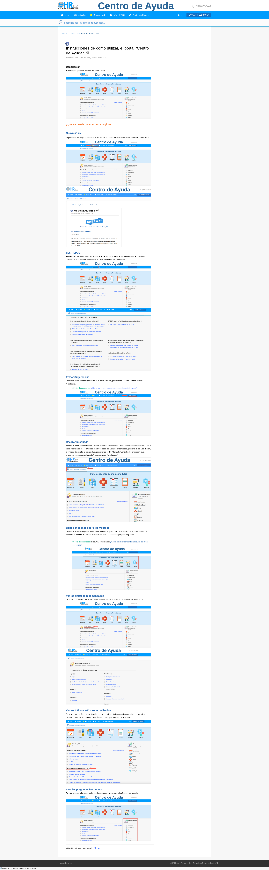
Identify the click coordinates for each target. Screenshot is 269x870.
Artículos (82, 15)
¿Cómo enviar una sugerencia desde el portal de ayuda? (114, 388)
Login (180, 15)
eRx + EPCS (119, 15)
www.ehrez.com (67, 863)
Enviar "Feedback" (199, 15)
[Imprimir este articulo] (87, 52)
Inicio (66, 15)
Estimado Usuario (90, 33)
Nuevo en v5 (99, 15)
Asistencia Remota (140, 15)
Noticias (74, 33)
